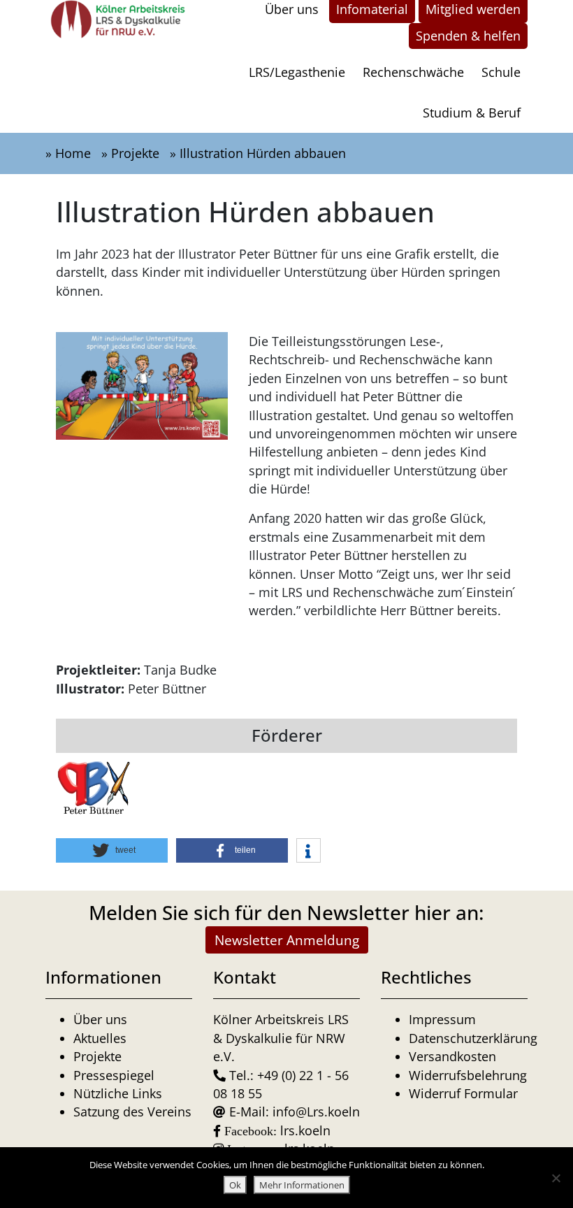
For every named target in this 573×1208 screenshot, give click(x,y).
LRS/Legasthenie (297, 72)
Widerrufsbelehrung (468, 1075)
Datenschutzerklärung (473, 1038)
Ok (235, 1185)
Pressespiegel (113, 1075)
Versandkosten (452, 1056)
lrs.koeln (305, 1130)
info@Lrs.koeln (316, 1111)
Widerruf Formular (463, 1093)
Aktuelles (99, 1038)
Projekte (135, 153)
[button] (112, 850)
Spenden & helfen (468, 35)
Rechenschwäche (413, 72)
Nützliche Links (117, 1093)
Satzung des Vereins (132, 1111)
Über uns (100, 1019)
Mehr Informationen (301, 1185)
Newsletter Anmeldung (287, 940)
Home (73, 153)
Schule (501, 72)
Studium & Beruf (472, 112)
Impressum (442, 1019)
